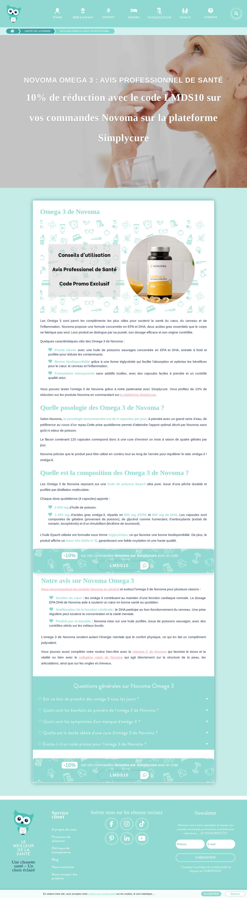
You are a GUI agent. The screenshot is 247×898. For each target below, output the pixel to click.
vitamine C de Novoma (149, 651)
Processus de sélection (61, 838)
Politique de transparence (61, 850)
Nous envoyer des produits (64, 876)
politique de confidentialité (102, 893)
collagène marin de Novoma (101, 657)
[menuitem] (57, 13)
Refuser (235, 893)
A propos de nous (64, 829)
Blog (55, 859)
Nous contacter (63, 867)
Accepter (211, 893)
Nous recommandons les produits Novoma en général (80, 589)
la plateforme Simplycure (137, 395)
